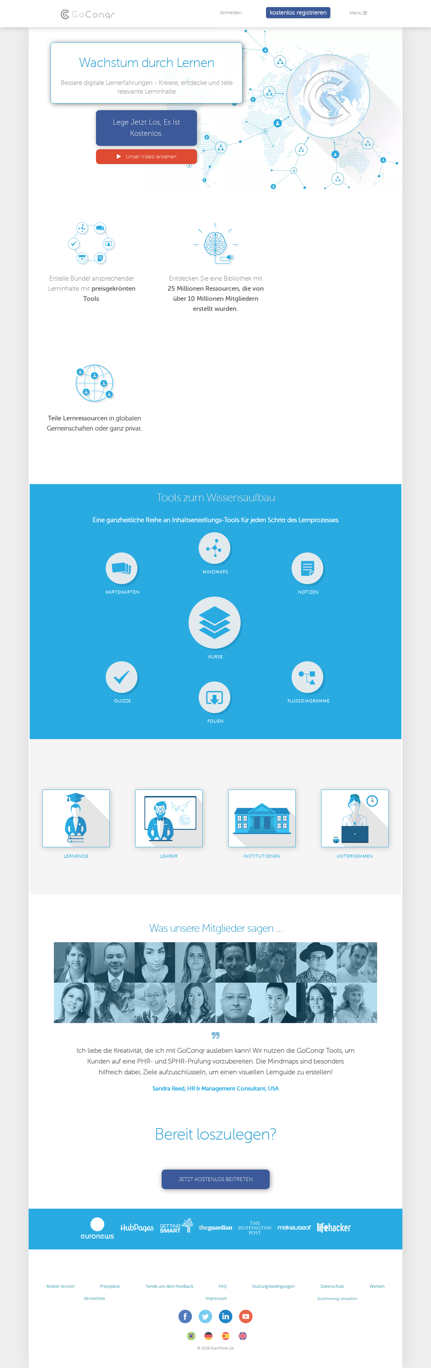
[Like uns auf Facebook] (185, 1317)
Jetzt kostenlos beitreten (215, 1179)
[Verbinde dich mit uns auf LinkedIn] (225, 1317)
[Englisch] (242, 1338)
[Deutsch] (208, 1338)
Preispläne (110, 1286)
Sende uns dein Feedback (169, 1286)
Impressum (216, 1298)
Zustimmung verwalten (337, 1298)
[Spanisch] (225, 1338)
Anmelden (231, 12)
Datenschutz (332, 1286)
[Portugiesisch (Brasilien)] (191, 1338)
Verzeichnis (94, 1298)
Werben (377, 1286)
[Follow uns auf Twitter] (205, 1317)
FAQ (223, 1286)
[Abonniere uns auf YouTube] (246, 1317)
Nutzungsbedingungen (273, 1286)
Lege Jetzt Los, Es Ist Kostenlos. (146, 127)
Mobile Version (60, 1286)
